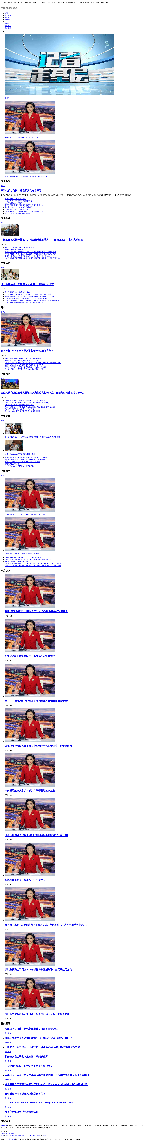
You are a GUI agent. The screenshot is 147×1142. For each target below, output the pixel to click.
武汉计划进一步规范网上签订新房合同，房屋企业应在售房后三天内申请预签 (32, 300)
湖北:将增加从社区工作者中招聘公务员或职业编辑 (22, 411)
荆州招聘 (8, 24)
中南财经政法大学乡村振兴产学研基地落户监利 (21, 361)
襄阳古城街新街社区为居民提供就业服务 (19, 405)
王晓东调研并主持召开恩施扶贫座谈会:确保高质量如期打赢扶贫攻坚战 (42, 1047)
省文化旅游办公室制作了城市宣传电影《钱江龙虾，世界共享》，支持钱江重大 (33, 566)
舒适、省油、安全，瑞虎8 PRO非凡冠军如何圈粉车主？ (24, 358)
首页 (6, 13)
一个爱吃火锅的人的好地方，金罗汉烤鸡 (19, 466)
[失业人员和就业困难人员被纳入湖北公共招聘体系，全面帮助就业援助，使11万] (10, 388)
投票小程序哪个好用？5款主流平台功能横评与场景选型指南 (36, 835)
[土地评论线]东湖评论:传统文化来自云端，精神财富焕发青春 (26, 298)
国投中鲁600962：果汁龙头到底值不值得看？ (29, 1066)
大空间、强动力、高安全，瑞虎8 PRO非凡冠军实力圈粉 (24, 369)
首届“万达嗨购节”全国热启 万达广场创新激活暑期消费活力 (36, 611)
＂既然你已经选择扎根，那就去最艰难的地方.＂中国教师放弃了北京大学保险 (42, 239)
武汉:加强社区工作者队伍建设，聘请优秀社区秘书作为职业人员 (27, 403)
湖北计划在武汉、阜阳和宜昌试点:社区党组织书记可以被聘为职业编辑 (30, 407)
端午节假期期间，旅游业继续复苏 (17, 561)
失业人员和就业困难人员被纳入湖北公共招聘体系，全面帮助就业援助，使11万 (43, 392)
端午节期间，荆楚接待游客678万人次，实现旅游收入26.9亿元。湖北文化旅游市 (33, 564)
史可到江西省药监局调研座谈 (15, 199)
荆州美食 (8, 26)
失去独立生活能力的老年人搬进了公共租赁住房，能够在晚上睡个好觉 (29, 296)
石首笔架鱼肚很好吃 (12, 464)
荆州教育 (8, 17)
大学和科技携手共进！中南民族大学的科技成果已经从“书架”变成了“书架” (31, 254)
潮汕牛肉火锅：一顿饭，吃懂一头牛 (17, 213)
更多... (3, 186)
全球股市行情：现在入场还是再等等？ (25, 1093)
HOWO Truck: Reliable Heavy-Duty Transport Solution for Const (39, 1102)
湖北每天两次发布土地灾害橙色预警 (17, 292)
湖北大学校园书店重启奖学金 (15, 250)
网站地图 (4, 1133)
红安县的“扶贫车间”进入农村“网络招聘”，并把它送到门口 (25, 400)
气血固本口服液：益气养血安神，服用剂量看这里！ (32, 1028)
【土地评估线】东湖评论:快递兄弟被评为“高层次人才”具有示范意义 (29, 294)
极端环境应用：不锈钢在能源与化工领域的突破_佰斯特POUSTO (39, 1038)
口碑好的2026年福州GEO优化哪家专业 (18, 201)
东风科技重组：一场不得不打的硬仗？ (25, 880)
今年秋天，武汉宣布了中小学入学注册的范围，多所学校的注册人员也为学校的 (47, 1075)
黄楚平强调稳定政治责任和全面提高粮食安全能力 (22, 462)
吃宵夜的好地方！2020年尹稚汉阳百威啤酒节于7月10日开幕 (26, 457)
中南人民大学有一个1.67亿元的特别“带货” (20, 247)
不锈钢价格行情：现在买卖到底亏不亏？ (22, 190)
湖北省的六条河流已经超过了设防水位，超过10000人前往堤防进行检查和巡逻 (46, 1084)
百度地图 (11, 1133)
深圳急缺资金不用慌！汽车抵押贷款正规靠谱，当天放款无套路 (38, 969)
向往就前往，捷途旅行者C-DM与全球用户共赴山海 (23, 557)
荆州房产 (8, 19)
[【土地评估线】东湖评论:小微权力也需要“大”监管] (10, 280)
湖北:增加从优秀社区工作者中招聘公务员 (19, 409)
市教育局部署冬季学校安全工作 (21, 1111)
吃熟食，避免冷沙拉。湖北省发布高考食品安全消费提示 (25, 460)
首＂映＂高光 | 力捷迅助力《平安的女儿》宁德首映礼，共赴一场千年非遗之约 (46, 924)
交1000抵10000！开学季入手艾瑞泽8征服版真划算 (27, 350)
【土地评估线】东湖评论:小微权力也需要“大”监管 (27, 284)
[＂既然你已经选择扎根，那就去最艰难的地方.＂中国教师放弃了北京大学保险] (10, 235)
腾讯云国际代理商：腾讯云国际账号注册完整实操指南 (24, 205)
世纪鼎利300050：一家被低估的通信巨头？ (20, 207)
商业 (6, 21)
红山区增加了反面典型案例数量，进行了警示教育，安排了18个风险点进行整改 (33, 258)
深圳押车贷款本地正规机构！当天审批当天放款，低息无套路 (37, 1014)
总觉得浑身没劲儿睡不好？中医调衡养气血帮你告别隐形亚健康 (38, 745)
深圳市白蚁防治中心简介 (13, 203)
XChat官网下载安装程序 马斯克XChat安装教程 (30, 656)
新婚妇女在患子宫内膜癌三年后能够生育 (26, 1056)
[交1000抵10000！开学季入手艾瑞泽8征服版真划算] (26, 346)
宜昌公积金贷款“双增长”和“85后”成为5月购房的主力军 (24, 303)
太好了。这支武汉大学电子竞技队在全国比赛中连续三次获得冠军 (28, 256)
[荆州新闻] (9, 10)
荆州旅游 (8, 28)
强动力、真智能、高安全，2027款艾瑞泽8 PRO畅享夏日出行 (26, 367)
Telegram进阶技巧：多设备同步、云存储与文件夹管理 (24, 211)
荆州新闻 (8, 15)
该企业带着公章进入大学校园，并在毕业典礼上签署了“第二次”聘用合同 (30, 252)
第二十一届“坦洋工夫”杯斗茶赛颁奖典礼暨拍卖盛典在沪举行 (37, 701)
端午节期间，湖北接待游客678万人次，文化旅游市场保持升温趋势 (28, 559)
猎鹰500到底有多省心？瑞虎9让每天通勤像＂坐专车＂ (24, 365)
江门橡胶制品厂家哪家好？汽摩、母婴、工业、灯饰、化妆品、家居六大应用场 (33, 363)
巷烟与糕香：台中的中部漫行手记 (17, 209)
